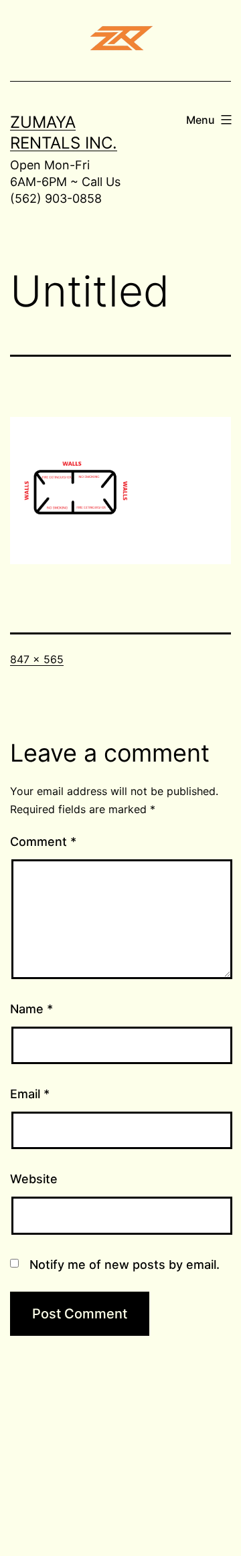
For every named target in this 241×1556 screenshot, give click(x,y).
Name (31, 1009)
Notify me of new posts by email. (124, 1265)
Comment (43, 842)
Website (34, 1179)
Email (30, 1094)
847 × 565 (37, 659)
